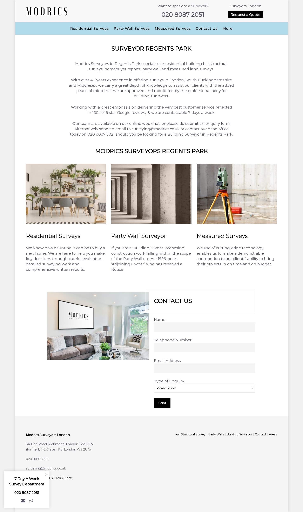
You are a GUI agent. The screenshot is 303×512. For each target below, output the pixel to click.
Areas (273, 434)
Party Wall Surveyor (138, 236)
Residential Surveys (89, 28)
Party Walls (216, 434)
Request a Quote (245, 15)
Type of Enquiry (169, 381)
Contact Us (207, 28)
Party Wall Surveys (132, 28)
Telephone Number (172, 340)
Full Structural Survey (190, 434)
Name (159, 319)
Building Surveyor (239, 434)
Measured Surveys (173, 28)
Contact (260, 434)
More (228, 28)
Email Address (167, 360)
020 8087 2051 (182, 14)
